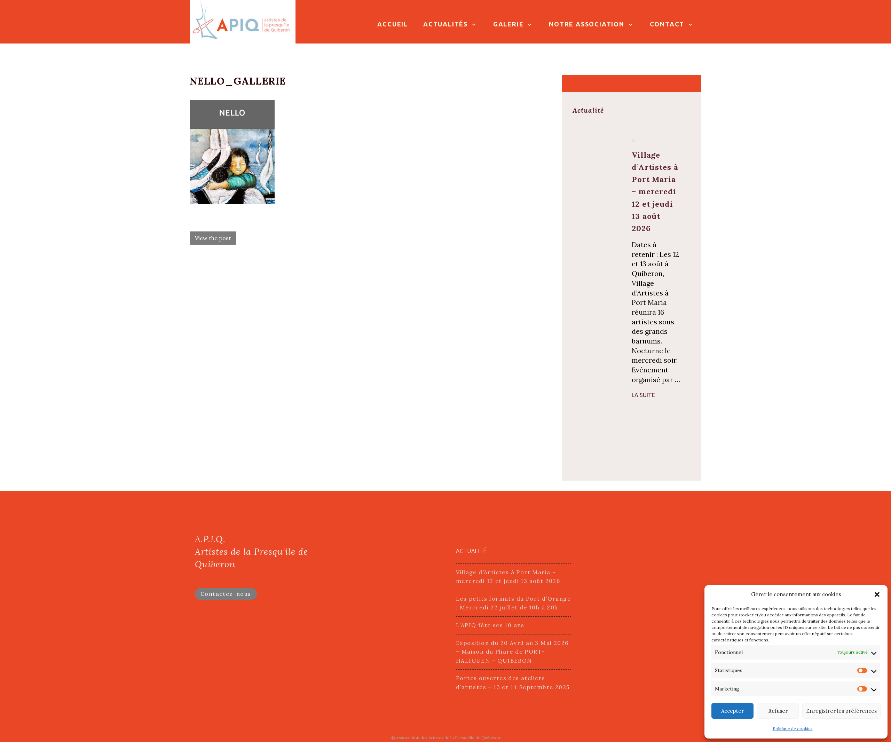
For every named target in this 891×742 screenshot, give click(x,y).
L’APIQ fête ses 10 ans (490, 625)
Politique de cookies (793, 728)
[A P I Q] (242, 21)
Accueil (392, 24)
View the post (213, 238)
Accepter (732, 711)
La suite (643, 395)
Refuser (778, 711)
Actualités (445, 24)
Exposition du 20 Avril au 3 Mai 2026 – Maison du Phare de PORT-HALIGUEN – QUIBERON (512, 651)
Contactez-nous (225, 593)
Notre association (586, 24)
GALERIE (508, 24)
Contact (667, 24)
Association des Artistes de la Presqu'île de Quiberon (448, 737)
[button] (877, 594)
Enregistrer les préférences (841, 711)
